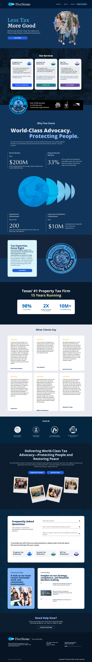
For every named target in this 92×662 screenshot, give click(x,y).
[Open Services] (61, 4)
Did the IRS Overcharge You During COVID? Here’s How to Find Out (62, 584)
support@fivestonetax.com (74, 646)
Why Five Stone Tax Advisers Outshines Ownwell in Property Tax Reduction (62, 593)
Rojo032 (19, 659)
